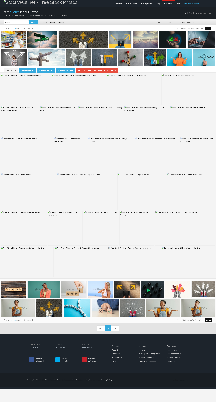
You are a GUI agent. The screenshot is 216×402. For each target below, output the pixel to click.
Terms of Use (117, 357)
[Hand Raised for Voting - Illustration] (20, 121)
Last (115, 328)
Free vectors (172, 350)
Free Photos (11, 70)
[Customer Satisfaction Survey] (100, 121)
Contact (142, 346)
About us (115, 346)
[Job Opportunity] (188, 89)
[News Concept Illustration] (188, 262)
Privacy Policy (106, 380)
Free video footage (174, 354)
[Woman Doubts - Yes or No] (58, 121)
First (101, 328)
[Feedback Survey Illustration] (157, 154)
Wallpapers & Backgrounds (149, 354)
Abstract (53, 22)
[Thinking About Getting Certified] (111, 154)
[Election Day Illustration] (26, 89)
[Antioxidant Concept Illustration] (27, 262)
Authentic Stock (173, 357)
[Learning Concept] (101, 228)
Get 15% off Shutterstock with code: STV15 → (97, 70)
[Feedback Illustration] (70, 154)
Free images (171, 346)
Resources (116, 354)
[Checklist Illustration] (27, 154)
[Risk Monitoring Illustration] (197, 154)
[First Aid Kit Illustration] (65, 228)
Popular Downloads (146, 357)
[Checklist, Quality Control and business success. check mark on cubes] (73, 290)
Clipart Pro (171, 361)
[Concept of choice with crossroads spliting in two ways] (145, 40)
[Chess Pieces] (28, 191)
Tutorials (142, 350)
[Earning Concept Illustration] (134, 262)
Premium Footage (65, 70)
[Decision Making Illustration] (86, 191)
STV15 (208, 28)
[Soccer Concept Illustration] (185, 228)
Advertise (116, 350)
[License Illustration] (191, 191)
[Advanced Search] (208, 3)
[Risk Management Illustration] (79, 89)
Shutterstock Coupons (148, 361)
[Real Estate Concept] (137, 228)
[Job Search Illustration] (192, 121)
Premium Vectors (46, 70)
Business (61, 22)
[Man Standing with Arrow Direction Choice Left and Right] (127, 290)
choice (13, 28)
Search (186, 13)
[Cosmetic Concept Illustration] (81, 262)
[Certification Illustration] (24, 228)
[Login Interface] (142, 191)
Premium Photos (27, 70)
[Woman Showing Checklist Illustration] (146, 121)
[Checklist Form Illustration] (133, 89)
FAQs (114, 361)
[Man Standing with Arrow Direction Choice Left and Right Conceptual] (120, 40)
